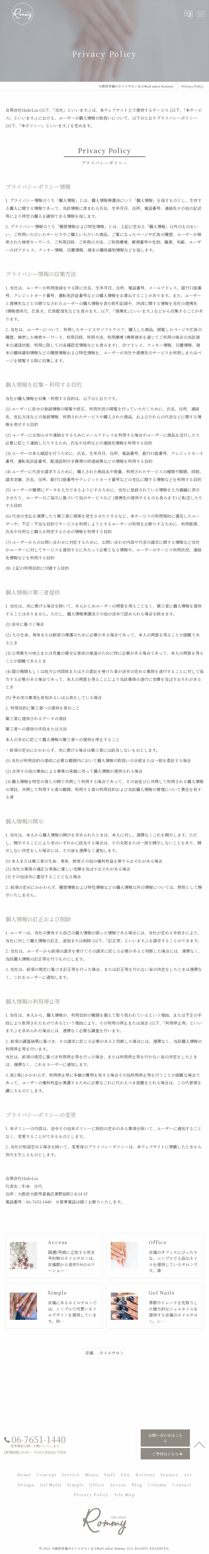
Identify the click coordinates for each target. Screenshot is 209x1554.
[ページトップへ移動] (199, 1444)
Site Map (124, 1494)
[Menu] (200, 13)
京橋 (89, 1353)
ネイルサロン (111, 1353)
